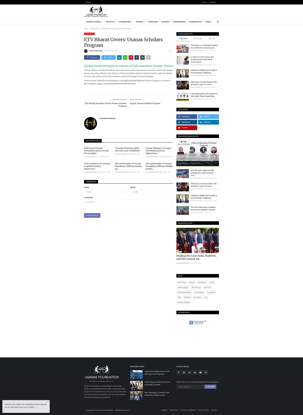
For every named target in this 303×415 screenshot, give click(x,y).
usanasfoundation (95, 51)
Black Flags (196, 287)
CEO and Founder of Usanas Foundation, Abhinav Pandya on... (128, 166)
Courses (165, 22)
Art (206, 297)
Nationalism (199, 292)
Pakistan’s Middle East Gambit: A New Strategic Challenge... (204, 71)
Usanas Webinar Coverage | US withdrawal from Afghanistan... (159, 150)
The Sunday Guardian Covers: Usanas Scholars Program (106, 104)
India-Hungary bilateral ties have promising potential (157, 383)
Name (86, 187)
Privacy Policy (203, 410)
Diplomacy (202, 282)
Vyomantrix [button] (124, 22)
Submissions (195, 22)
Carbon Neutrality (184, 292)
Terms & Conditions (188, 410)
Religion (187, 297)
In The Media (94, 28)
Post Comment (92, 215)
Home (86, 28)
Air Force (207, 287)
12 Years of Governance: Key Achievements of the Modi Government (202, 59)
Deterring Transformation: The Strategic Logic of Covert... (204, 83)
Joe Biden (197, 297)
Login (204, 2)
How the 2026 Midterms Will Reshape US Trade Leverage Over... (202, 172)
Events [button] (139, 22)
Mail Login (174, 410)
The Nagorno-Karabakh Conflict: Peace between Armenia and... (204, 46)
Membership (179, 22)
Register (213, 2)
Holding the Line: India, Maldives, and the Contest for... (196, 257)
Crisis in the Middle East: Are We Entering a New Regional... (157, 372)
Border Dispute (183, 302)
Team (208, 22)
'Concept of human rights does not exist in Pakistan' (127, 149)
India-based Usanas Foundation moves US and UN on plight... (96, 150)
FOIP (212, 282)
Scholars (153, 22)
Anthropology (183, 287)
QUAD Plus (182, 282)
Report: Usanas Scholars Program (145, 103)
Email (132, 187)
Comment (88, 197)
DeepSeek (211, 292)
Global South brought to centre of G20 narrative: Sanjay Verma (128, 66)
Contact (88, 2)
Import (192, 282)
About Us (110, 22)
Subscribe (210, 387)
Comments (91, 182)
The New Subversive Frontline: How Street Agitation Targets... (203, 208)
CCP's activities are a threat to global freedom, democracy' (97, 166)
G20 (179, 297)
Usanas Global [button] (93, 22)
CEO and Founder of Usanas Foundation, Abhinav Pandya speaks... (159, 166)
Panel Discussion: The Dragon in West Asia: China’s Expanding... (204, 95)
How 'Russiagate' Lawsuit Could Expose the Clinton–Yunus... (157, 394)
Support (164, 410)
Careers (214, 410)
